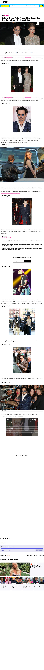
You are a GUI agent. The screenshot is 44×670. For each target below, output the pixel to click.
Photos (5, 13)
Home (2, 13)
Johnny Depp (10, 13)
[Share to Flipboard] (26, 53)
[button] (2, 2)
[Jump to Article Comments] (6, 53)
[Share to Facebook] (11, 53)
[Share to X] (18, 53)
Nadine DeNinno (15, 48)
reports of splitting (8, 57)
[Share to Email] (34, 53)
